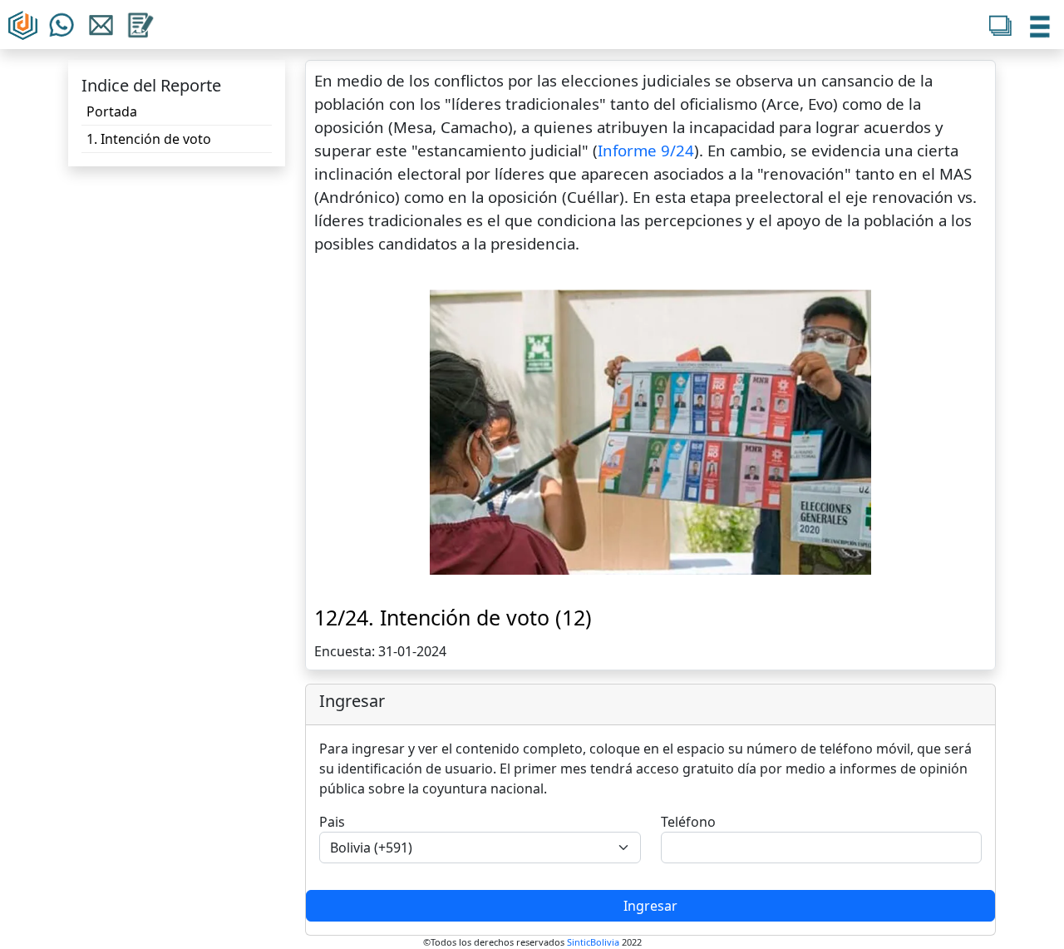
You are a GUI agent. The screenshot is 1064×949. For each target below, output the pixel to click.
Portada (111, 111)
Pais (332, 822)
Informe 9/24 (646, 150)
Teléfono (688, 822)
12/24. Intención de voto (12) (453, 617)
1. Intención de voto (148, 139)
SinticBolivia (593, 942)
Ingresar (650, 906)
